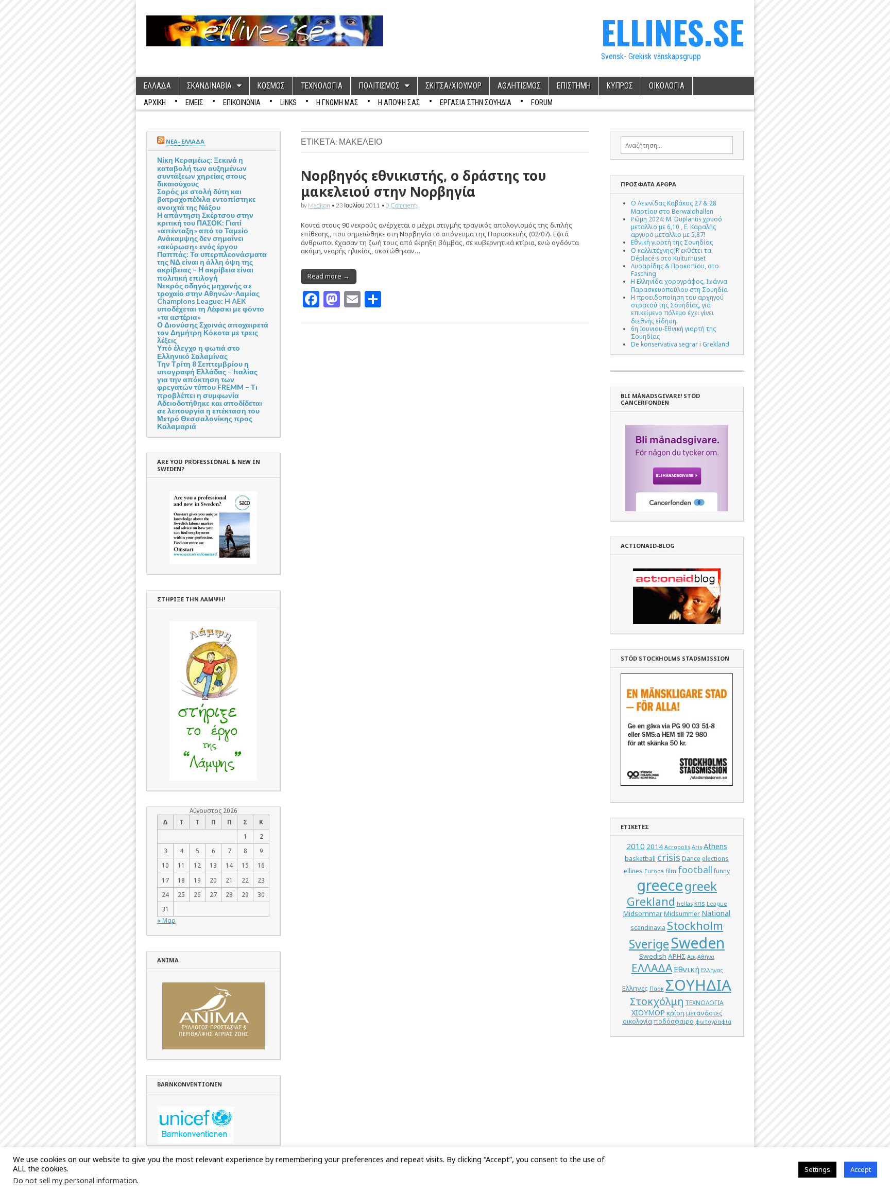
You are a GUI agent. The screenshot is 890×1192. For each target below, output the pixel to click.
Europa (654, 871)
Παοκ (656, 988)
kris (699, 903)
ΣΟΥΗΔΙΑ (698, 985)
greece (660, 885)
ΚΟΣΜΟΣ (271, 86)
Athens (715, 846)
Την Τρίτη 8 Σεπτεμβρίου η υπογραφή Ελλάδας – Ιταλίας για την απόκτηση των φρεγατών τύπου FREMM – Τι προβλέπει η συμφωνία (207, 379)
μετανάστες (704, 1012)
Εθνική (686, 969)
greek (700, 885)
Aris (697, 847)
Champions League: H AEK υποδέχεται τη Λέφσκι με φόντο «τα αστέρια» (210, 309)
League (717, 903)
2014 (654, 846)
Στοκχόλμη (656, 1001)
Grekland (651, 901)
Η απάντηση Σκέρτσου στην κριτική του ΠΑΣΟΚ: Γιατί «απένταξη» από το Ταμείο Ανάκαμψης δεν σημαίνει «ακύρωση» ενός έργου (205, 231)
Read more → (328, 276)
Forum (542, 102)
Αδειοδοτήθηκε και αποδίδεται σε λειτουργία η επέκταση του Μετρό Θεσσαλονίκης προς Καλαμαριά (209, 415)
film (670, 871)
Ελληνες (635, 988)
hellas (685, 903)
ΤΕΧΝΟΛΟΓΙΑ (322, 86)
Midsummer (682, 913)
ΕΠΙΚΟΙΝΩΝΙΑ (242, 102)
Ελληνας (712, 970)
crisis (668, 857)
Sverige (649, 944)
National (715, 913)
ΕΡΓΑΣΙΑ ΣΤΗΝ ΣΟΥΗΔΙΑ (475, 102)
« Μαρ (166, 920)
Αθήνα (705, 956)
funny (722, 871)
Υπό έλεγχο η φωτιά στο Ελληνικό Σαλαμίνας (198, 351)
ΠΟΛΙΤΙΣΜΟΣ (379, 86)
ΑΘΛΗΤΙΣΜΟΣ (519, 86)
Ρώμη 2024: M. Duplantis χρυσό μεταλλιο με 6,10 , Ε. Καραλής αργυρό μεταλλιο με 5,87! (676, 226)
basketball (640, 858)
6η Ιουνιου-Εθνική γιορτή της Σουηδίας (673, 332)
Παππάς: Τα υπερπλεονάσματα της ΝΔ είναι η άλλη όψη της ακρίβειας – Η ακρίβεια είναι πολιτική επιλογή (212, 266)
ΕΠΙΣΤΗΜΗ (574, 86)
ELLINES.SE (672, 32)
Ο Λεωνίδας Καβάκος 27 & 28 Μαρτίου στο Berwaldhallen (673, 207)
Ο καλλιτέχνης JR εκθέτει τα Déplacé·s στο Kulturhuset (671, 254)
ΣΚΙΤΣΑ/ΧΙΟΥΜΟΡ (453, 86)
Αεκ (691, 956)
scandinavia (647, 927)
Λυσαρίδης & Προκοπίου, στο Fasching (675, 270)
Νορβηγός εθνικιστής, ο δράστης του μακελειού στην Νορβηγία (423, 183)
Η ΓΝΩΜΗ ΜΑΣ (337, 102)
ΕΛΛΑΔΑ (157, 86)
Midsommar (642, 913)
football (695, 869)
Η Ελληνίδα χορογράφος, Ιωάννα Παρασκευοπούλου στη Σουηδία (679, 285)
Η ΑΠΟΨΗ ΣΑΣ (399, 102)
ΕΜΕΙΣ (194, 102)
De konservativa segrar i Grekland (680, 344)
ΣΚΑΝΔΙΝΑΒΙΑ (209, 86)
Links (288, 102)
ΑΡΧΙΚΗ (155, 102)
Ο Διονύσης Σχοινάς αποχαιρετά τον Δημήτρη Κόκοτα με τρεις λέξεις (212, 332)
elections (715, 858)
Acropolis (677, 847)
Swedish (652, 956)
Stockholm (695, 925)
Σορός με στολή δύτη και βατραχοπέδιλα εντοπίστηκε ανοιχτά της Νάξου (206, 199)
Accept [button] (860, 1169)
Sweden (698, 942)
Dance (691, 858)
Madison (319, 205)
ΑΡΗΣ (677, 956)
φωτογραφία (713, 1021)
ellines (633, 871)
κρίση (675, 1012)
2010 (635, 846)
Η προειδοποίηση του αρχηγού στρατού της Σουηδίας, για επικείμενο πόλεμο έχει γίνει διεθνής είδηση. (677, 309)
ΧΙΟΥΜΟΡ (648, 1012)
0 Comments (402, 205)
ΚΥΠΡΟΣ (620, 86)
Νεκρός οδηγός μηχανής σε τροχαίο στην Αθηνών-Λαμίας (208, 289)
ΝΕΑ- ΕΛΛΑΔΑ (185, 141)
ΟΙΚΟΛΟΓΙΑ (666, 86)
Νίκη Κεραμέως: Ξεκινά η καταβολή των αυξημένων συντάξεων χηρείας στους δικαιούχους (202, 172)
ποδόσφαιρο (674, 1021)
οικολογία (637, 1021)
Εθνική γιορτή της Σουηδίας (672, 242)
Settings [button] (817, 1169)
